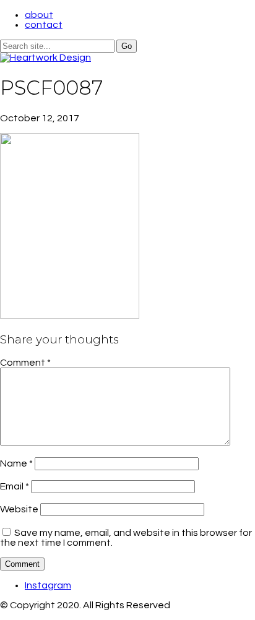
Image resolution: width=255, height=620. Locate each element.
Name (16, 463)
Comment (25, 363)
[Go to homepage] (45, 57)
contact (44, 25)
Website (19, 509)
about (39, 15)
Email (14, 486)
